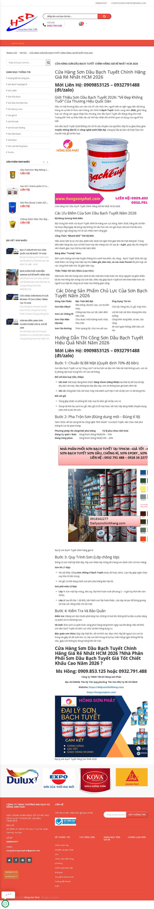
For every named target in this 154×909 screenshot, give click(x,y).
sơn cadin (12, 90)
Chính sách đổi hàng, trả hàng (64, 861)
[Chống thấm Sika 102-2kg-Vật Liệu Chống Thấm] (12, 224)
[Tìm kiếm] (104, 16)
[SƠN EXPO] (59, 779)
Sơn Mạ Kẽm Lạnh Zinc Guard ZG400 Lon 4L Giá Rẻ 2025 (33, 324)
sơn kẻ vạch (13, 121)
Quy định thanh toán (64, 877)
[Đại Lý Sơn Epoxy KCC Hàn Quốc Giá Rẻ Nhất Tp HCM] (12, 251)
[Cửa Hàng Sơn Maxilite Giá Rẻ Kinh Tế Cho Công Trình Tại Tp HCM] (12, 297)
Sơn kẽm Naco (14, 133)
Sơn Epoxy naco (15, 109)
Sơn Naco (12, 140)
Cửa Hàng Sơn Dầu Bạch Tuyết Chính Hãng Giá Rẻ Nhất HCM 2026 (96, 63)
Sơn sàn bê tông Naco (18, 146)
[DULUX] (22, 776)
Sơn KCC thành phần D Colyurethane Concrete (34, 186)
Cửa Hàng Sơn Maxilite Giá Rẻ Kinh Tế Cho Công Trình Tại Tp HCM (34, 299)
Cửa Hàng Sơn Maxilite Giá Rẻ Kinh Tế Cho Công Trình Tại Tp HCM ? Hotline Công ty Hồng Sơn (34, 310)
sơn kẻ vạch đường (16, 127)
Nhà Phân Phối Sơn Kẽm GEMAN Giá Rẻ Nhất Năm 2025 (35, 273)
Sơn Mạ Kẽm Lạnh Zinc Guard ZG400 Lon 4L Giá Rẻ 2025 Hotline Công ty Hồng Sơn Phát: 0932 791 (35, 335)
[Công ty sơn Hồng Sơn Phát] (22, 23)
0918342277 (11, 876)
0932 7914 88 (54, 25)
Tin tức (11, 152)
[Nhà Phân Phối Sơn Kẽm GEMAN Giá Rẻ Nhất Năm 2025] (12, 277)
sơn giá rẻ (12, 115)
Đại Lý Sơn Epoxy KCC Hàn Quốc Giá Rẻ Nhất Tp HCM (33, 252)
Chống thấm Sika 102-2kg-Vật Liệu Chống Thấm (34, 219)
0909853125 (11, 872)
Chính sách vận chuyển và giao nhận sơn (64, 850)
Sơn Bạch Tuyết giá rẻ (17, 84)
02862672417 (101, 3)
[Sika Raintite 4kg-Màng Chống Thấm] (12, 175)
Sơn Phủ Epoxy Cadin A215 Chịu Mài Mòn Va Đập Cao (34, 202)
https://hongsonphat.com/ (101, 692)
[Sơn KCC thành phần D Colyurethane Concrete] (12, 191)
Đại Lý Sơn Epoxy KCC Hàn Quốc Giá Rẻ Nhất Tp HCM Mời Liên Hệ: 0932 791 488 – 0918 (34, 261)
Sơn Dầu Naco (14, 96)
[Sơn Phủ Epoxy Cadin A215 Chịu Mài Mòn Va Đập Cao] (12, 208)
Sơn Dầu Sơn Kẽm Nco (18, 102)
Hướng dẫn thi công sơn (18, 78)
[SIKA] (132, 777)
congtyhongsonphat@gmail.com (128, 3)
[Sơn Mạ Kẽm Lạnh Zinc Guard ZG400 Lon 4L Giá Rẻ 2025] (12, 322)
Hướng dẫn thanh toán (63, 883)
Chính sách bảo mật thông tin (64, 870)
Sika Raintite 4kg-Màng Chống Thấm (34, 169)
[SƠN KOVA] (95, 781)
